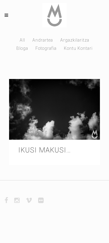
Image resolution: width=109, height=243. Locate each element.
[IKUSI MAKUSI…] (54, 109)
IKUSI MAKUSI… (44, 150)
